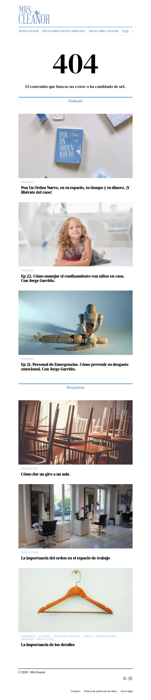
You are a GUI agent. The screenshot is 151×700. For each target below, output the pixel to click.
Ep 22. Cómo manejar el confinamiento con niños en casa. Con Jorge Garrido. (72, 278)
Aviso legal (127, 691)
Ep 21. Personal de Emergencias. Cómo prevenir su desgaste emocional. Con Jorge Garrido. (75, 367)
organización (106, 636)
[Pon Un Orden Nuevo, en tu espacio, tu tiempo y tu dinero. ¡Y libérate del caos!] (75, 146)
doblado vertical (67, 636)
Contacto (75, 691)
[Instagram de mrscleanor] (130, 680)
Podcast (76, 101)
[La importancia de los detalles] (75, 600)
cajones (44, 636)
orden (88, 636)
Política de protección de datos (100, 691)
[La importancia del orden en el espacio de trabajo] (75, 516)
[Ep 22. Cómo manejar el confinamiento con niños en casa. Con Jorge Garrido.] (75, 234)
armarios (28, 636)
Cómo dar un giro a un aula (45, 474)
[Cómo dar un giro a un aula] (75, 432)
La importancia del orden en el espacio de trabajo (65, 558)
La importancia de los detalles (48, 644)
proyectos (45, 639)
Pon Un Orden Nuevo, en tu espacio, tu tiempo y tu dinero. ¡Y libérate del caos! (75, 190)
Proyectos (76, 387)
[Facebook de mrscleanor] (124, 680)
